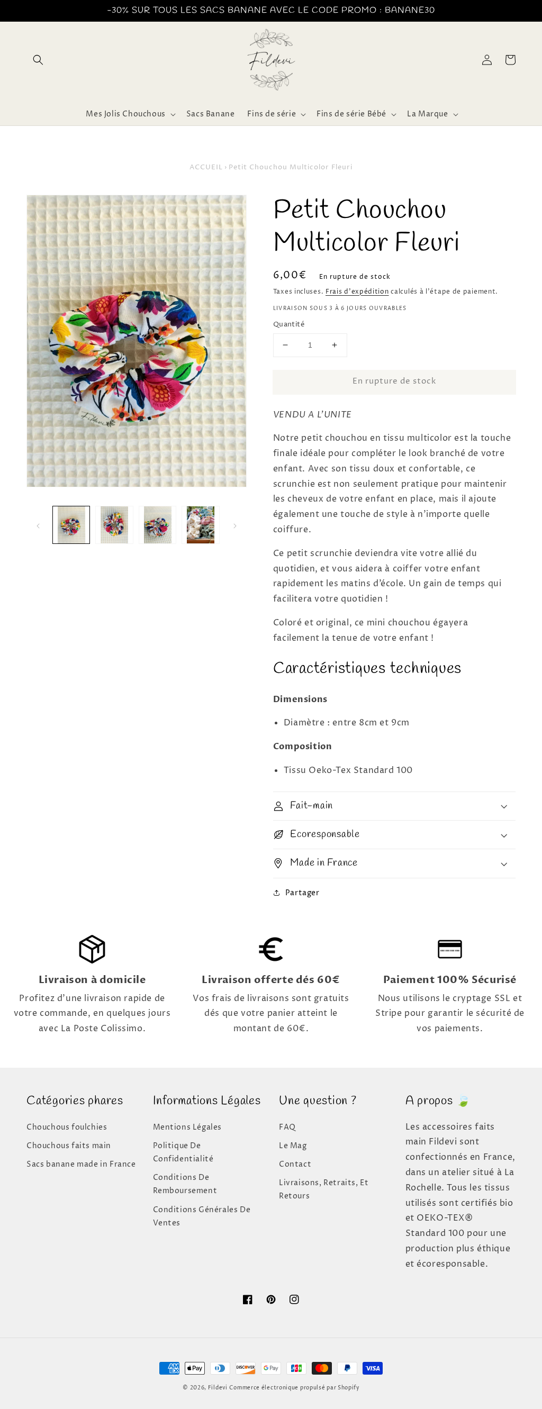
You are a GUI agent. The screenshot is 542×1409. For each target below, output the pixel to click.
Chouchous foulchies (66, 1127)
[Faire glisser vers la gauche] (38, 525)
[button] (38, 59)
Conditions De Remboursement (185, 1184)
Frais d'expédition (357, 291)
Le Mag (293, 1146)
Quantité (288, 324)
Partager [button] (302, 893)
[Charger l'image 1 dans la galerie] (71, 524)
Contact (295, 1164)
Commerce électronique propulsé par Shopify (294, 1388)
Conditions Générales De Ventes (202, 1216)
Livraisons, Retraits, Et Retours (323, 1189)
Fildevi (218, 1388)
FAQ (287, 1127)
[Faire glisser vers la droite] (235, 525)
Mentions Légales (187, 1127)
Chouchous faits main (68, 1146)
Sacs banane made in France (81, 1164)
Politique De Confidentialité (183, 1152)
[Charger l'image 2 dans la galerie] (114, 524)
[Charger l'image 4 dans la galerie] (200, 524)
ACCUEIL (206, 167)
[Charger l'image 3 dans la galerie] (157, 524)
